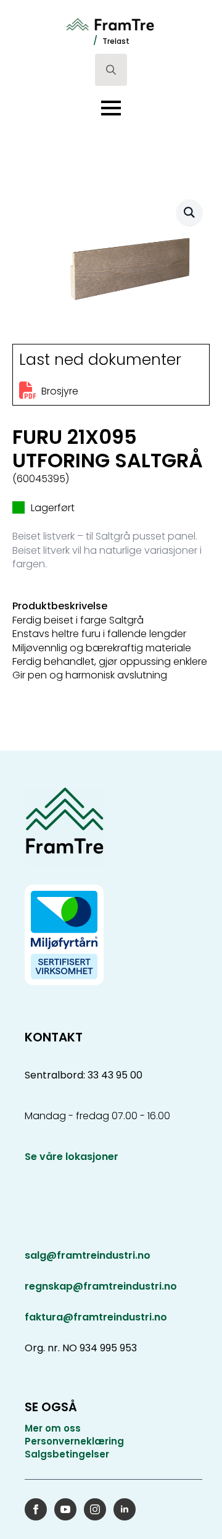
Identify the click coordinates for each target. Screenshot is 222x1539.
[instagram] (95, 1509)
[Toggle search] (111, 70)
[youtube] (65, 1509)
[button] (189, 212)
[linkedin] (124, 1509)
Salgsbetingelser (67, 1454)
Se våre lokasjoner (71, 1157)
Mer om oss (53, 1428)
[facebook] (36, 1509)
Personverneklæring (74, 1441)
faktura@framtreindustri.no (96, 1317)
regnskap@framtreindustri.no (101, 1286)
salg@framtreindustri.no (87, 1255)
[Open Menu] (111, 108)
